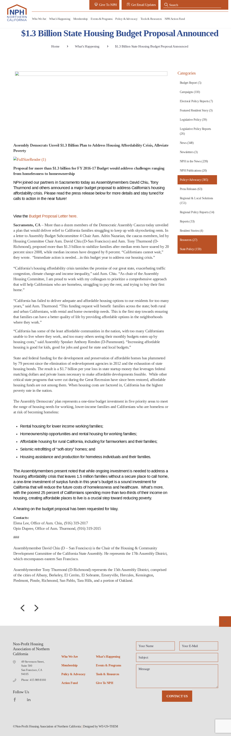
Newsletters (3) (189, 152)
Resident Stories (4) (191, 230)
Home (55, 46)
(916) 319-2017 (76, 523)
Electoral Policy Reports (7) (196, 101)
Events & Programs (108, 665)
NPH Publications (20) (193, 170)
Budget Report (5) (190, 82)
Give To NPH (104, 683)
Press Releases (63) (191, 189)
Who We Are (69, 656)
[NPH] (17, 12)
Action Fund (69, 683)
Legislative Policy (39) (193, 119)
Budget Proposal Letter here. (53, 216)
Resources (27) (188, 240)
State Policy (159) (190, 249)
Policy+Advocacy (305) (194, 179)
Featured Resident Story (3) (196, 110)
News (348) (187, 143)
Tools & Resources (107, 674)
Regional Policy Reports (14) (197, 212)
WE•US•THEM (108, 726)
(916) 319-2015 (89, 528)
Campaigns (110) (190, 92)
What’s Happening (87, 46)
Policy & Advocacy (73, 674)
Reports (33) (187, 221)
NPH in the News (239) (194, 161)
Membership (69, 665)
